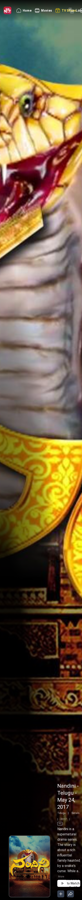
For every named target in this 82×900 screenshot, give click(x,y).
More (61, 876)
